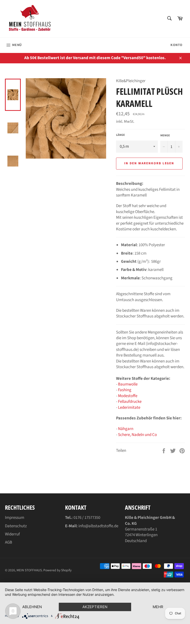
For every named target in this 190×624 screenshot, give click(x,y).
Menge (165, 136)
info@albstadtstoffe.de (98, 526)
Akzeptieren (94, 606)
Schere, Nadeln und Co (137, 435)
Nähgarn (125, 429)
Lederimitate (129, 407)
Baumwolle (128, 384)
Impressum (14, 518)
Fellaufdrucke (130, 402)
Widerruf (12, 534)
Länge (120, 135)
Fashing (124, 390)
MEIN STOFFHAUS (29, 570)
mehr (158, 606)
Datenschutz (16, 526)
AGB (8, 542)
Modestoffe (127, 396)
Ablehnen (32, 606)
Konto (176, 45)
